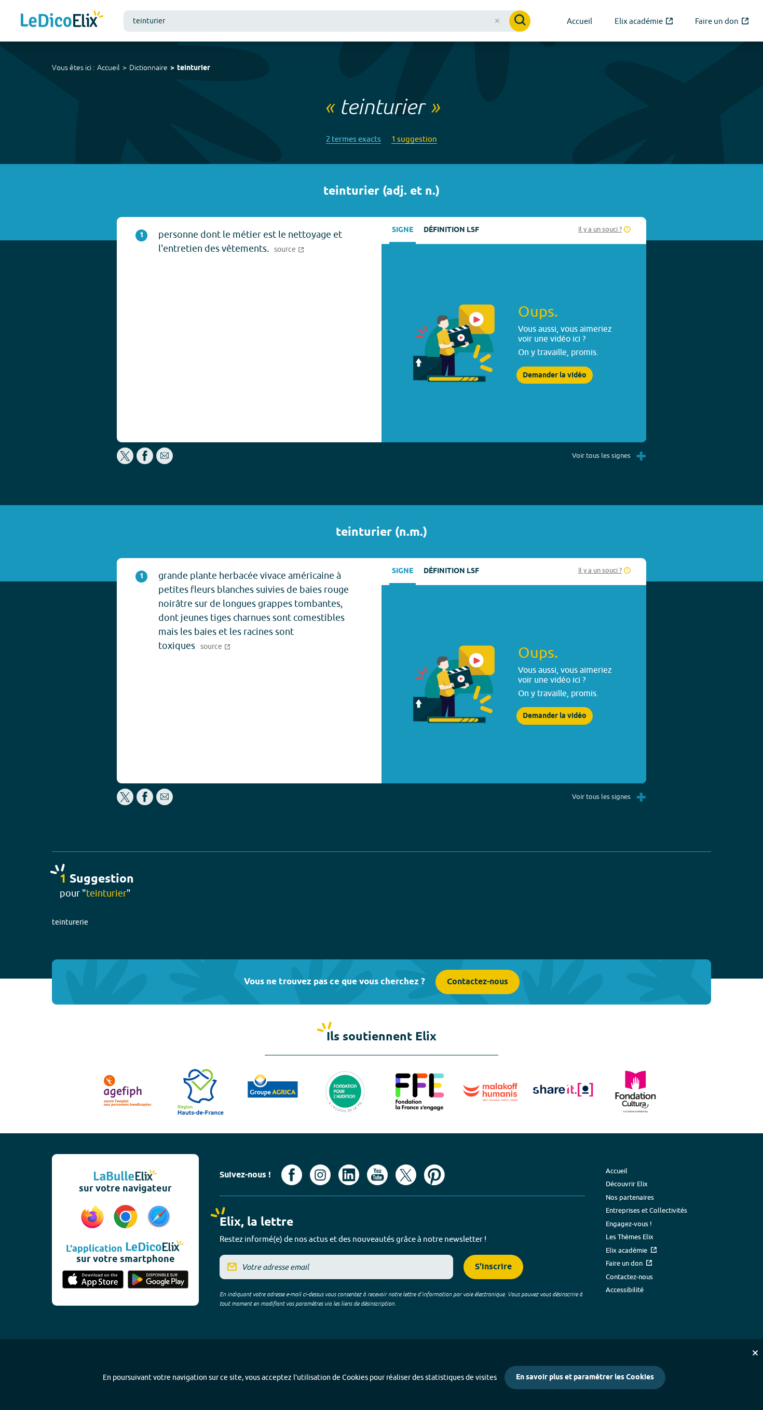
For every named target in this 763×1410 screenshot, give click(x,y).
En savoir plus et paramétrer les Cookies (585, 1377)
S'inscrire (493, 1267)
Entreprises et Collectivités (646, 1210)
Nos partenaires (630, 1197)
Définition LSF (451, 230)
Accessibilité (625, 1289)
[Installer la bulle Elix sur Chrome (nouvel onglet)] (127, 1217)
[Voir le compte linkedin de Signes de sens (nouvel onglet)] (348, 1174)
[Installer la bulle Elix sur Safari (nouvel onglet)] (159, 1217)
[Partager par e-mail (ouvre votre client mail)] (164, 461)
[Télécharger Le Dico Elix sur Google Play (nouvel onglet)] (158, 1280)
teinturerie (70, 922)
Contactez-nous (477, 982)
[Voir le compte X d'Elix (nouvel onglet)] (406, 1174)
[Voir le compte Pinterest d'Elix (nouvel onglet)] (434, 1174)
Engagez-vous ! (629, 1223)
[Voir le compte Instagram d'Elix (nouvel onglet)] (320, 1174)
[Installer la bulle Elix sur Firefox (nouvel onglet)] (93, 1217)
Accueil (108, 67)
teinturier (193, 68)
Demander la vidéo (555, 375)
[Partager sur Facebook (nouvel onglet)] (145, 461)
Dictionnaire (148, 67)
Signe (402, 230)
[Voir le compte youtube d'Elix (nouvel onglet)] (377, 1174)
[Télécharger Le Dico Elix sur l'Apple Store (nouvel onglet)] (93, 1280)
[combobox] (327, 21)
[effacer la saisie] (497, 20)
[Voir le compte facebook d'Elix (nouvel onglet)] (291, 1174)
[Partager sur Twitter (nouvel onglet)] (126, 461)
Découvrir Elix (627, 1183)
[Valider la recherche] (519, 21)
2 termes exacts (353, 138)
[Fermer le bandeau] (755, 1353)
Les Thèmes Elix (629, 1236)
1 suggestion (414, 138)
